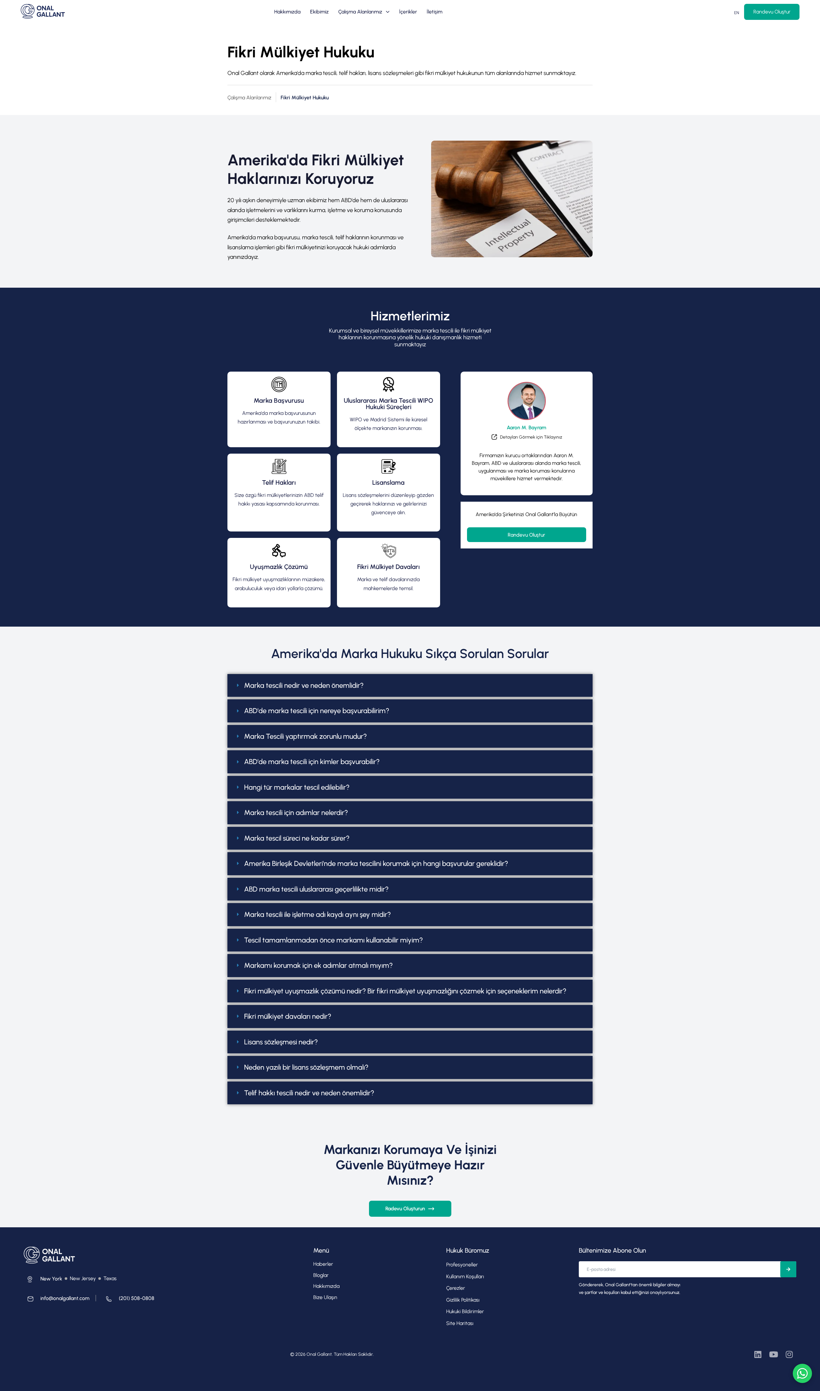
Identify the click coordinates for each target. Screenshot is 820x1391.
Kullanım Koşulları (465, 1276)
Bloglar (321, 1275)
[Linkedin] (758, 1354)
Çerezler (455, 1288)
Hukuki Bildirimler (465, 1311)
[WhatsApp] (802, 1373)
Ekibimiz (319, 12)
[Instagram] (789, 1354)
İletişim (434, 12)
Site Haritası (459, 1323)
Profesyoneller (462, 1265)
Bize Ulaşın (325, 1297)
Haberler (323, 1264)
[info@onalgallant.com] (56, 1300)
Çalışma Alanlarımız (360, 12)
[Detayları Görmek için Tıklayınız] (526, 438)
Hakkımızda (287, 12)
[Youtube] (773, 1354)
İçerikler (408, 12)
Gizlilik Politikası (463, 1300)
